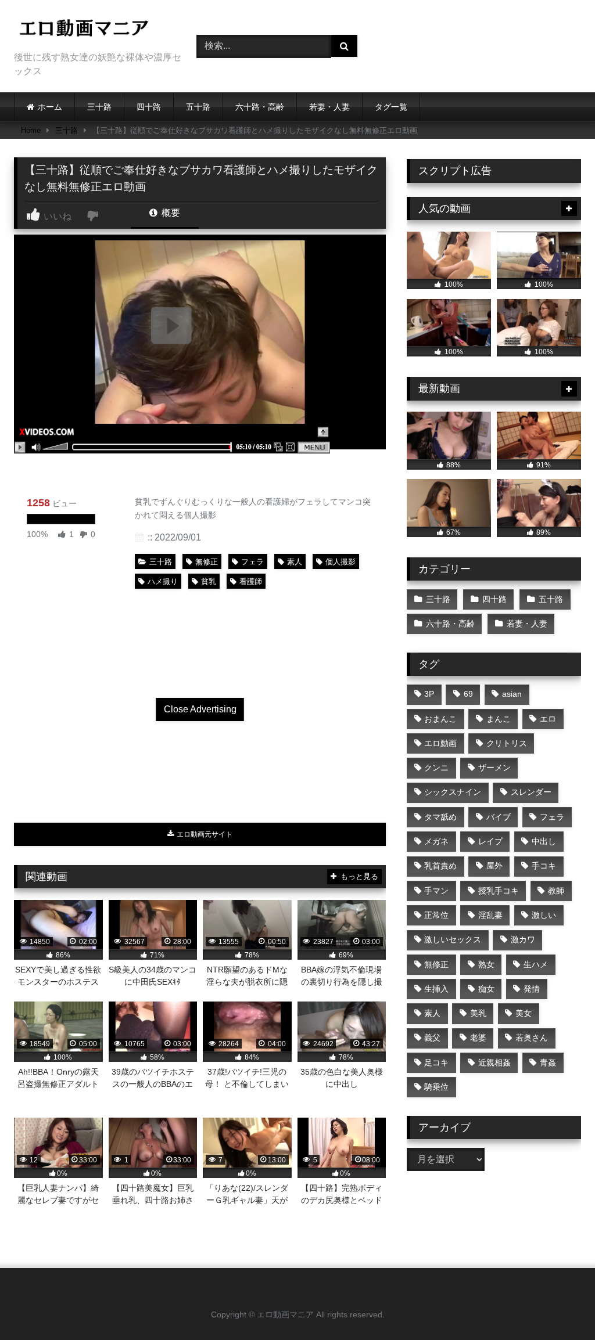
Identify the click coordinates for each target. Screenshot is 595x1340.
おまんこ (440, 718)
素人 (294, 561)
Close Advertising (200, 709)
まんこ (498, 718)
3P (429, 693)
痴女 (486, 988)
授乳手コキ (498, 890)
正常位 (436, 915)
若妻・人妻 (329, 106)
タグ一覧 (391, 106)
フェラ (252, 561)
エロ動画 (440, 743)
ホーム (50, 106)
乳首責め (440, 865)
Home (31, 130)
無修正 (206, 561)
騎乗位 (436, 1087)
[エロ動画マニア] (92, 30)
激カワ (523, 939)
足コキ (436, 1062)
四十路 (149, 106)
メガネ (436, 841)
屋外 (494, 865)
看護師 (250, 581)
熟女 (486, 964)
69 (468, 693)
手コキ (544, 865)
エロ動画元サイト (203, 834)
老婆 (478, 1037)
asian (512, 693)
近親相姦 (494, 1062)
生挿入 (436, 988)
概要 (169, 213)
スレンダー (531, 792)
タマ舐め (440, 817)
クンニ (436, 767)
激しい (544, 915)
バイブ (498, 817)
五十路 (198, 106)
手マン (436, 890)
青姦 (548, 1062)
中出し (544, 841)
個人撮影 (340, 561)
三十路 (99, 106)
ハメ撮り (163, 581)
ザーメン (494, 767)
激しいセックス (452, 939)
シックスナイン (452, 792)
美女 (523, 1013)
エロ (548, 718)
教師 (556, 890)
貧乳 (208, 581)
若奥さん (531, 1037)
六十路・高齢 (259, 106)
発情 (532, 988)
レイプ (490, 841)
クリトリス (506, 743)
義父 (432, 1037)
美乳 (478, 1013)
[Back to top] (559, 1305)
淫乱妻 (490, 915)
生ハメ (536, 964)
